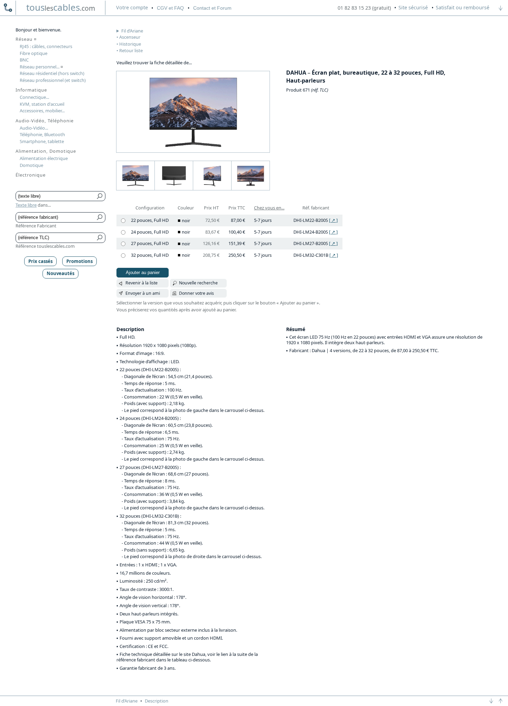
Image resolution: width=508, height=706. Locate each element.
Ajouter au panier (143, 272)
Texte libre (26, 205)
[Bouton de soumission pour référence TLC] (100, 238)
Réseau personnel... (41, 67)
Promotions (79, 261)
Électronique (31, 175)
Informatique (31, 90)
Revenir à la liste (141, 283)
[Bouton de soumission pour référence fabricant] (100, 217)
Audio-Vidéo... (34, 128)
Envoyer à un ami (142, 293)
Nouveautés (60, 273)
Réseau (26, 39)
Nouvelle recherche (198, 283)
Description (156, 701)
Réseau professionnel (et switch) (53, 80)
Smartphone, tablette (42, 141)
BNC (24, 60)
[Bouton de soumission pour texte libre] (100, 196)
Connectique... (34, 97)
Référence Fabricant (36, 226)
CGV (170, 8)
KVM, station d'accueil (42, 104)
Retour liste (131, 50)
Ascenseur (129, 37)
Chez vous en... (269, 208)
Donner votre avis (196, 293)
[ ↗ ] (333, 220)
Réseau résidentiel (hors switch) (52, 73)
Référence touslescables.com (45, 246)
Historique (130, 44)
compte (132, 7)
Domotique (31, 165)
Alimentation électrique (44, 158)
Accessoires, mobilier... (42, 110)
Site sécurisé (413, 7)
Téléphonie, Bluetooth (42, 134)
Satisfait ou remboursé (462, 7)
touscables (60, 7)
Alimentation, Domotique (46, 151)
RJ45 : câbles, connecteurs (46, 46)
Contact (212, 8)
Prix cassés (40, 261)
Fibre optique (33, 53)
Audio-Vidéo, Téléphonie (45, 120)
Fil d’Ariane (132, 31)
